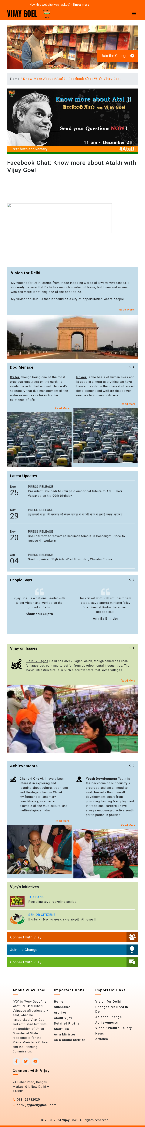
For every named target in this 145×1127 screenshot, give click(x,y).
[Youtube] (35, 1061)
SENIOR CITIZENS (42, 915)
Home (15, 79)
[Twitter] (26, 1061)
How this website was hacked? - (59, 4)
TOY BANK (36, 897)
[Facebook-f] (16, 1061)
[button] (130, 367)
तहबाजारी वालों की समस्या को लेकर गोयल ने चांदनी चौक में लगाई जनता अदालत (75, 514)
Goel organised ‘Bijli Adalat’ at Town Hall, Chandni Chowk (70, 559)
